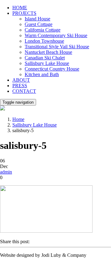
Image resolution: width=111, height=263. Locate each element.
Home (18, 119)
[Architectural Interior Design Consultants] (2, 108)
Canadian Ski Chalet (45, 57)
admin (6, 172)
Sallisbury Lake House (47, 63)
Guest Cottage (38, 24)
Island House (37, 18)
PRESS (19, 85)
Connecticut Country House (52, 68)
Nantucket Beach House (48, 52)
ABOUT (21, 80)
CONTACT (24, 91)
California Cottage (42, 29)
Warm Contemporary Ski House (56, 35)
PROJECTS (24, 13)
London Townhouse (44, 41)
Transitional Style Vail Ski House (57, 46)
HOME (19, 7)
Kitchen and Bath (42, 74)
